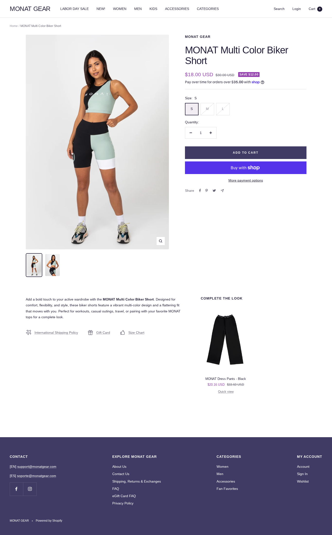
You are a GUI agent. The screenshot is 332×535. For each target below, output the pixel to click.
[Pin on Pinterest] (206, 190)
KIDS (153, 9)
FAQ (115, 489)
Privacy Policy (122, 503)
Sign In (302, 474)
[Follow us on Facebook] (16, 489)
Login (296, 9)
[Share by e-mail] (222, 190)
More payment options (245, 180)
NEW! (100, 9)
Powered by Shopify (49, 520)
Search (279, 9)
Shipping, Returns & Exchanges (136, 481)
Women (222, 466)
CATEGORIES (208, 9)
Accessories (226, 481)
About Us (119, 466)
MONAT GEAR (197, 37)
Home (14, 26)
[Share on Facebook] (200, 190)
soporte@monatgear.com (36, 476)
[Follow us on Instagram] (29, 489)
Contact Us (120, 474)
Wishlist (303, 481)
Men (220, 474)
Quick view (226, 391)
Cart (314, 9)
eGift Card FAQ (124, 496)
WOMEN (119, 9)
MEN (138, 9)
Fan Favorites (227, 489)
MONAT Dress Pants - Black (225, 379)
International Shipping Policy (56, 332)
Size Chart (136, 332)
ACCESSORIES (177, 9)
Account (303, 466)
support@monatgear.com (36, 466)
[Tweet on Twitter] (214, 190)
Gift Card (103, 332)
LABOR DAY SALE (74, 9)
